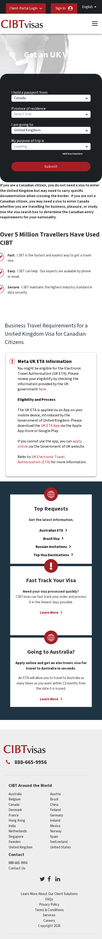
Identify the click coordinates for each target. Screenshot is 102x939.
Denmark (15, 809)
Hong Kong (17, 820)
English (87, 6)
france (14, 815)
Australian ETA (51, 530)
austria (55, 794)
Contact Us (17, 868)
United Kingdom (20, 847)
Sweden (15, 841)
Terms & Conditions (49, 910)
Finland (55, 809)
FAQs (49, 899)
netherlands (18, 831)
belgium (15, 799)
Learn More (49, 612)
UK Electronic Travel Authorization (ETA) (41, 459)
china (54, 804)
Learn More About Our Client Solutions (49, 893)
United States (60, 847)
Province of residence (28, 108)
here (42, 389)
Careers (49, 920)
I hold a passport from (29, 92)
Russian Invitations (51, 546)
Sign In (60, 8)
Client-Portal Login (23, 8)
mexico (55, 826)
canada (14, 804)
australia (15, 794)
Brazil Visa (51, 538)
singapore (16, 836)
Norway (55, 831)
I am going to (22, 124)
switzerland (59, 841)
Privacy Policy (49, 904)
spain (54, 836)
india (12, 826)
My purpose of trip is (27, 140)
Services (49, 915)
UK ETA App (50, 425)
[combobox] (51, 146)
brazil (54, 799)
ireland (55, 820)
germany (56, 815)
